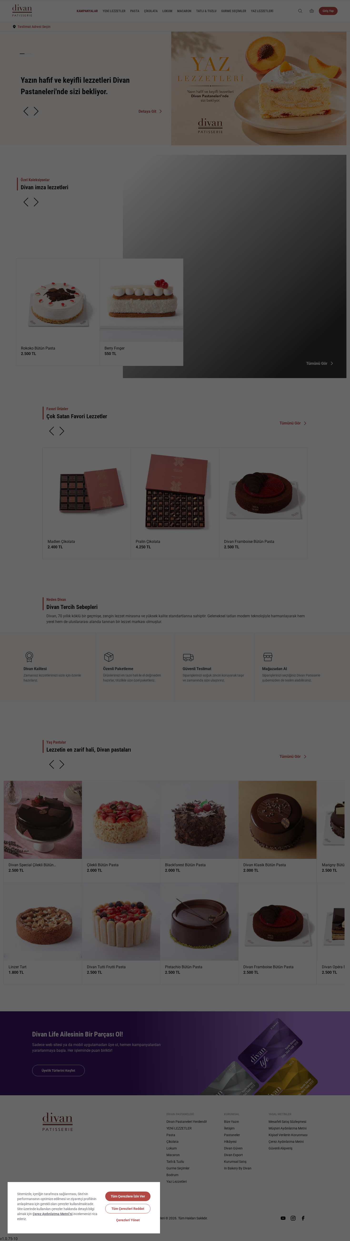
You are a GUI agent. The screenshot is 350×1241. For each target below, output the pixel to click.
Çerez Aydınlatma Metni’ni (53, 1214)
